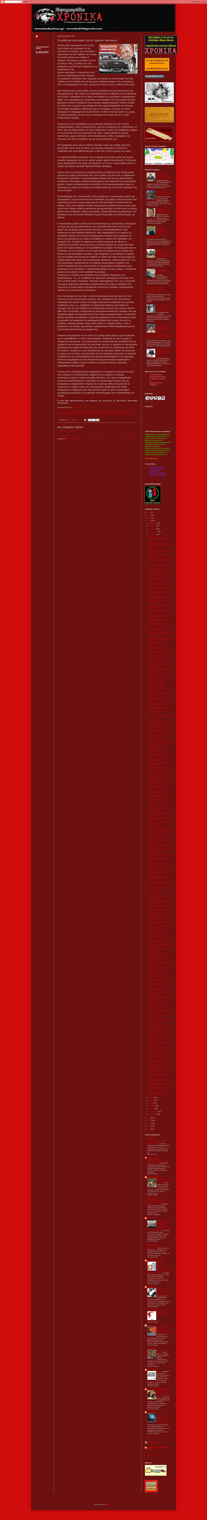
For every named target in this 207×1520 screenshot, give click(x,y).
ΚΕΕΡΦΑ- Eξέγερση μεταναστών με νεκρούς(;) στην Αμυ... (159, 906)
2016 (149, 512)
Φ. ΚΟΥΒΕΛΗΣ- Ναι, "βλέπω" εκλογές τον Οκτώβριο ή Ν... (158, 795)
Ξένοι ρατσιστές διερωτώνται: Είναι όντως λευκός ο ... (159, 922)
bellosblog (150, 1218)
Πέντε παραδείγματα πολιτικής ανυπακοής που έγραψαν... (158, 708)
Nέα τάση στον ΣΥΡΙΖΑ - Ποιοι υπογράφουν (158, 712)
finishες (159, 1371)
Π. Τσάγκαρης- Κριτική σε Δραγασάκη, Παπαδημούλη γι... (159, 868)
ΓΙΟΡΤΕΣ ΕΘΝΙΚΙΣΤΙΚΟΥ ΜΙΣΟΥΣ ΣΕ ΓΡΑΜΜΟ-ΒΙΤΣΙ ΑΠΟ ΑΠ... (159, 633)
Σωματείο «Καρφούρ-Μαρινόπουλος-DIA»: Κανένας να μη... (159, 693)
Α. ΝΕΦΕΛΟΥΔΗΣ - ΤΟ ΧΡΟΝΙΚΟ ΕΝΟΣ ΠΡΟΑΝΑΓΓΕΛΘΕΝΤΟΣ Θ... (159, 560)
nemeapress (151, 1287)
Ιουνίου (151, 1100)
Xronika (40, 36)
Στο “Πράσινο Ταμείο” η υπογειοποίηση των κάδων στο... (159, 1025)
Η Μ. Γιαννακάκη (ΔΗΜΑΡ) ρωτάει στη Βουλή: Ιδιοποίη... (159, 726)
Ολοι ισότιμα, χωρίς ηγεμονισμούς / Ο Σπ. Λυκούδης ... (159, 629)
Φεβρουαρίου (153, 1111)
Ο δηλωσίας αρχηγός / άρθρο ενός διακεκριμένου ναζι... (159, 592)
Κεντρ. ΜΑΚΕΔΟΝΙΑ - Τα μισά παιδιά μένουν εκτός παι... (157, 800)
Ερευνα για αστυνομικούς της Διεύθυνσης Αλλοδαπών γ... (158, 620)
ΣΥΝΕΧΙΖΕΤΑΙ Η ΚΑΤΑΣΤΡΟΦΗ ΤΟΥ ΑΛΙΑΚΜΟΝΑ (162, 271)
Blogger (109, 1504)
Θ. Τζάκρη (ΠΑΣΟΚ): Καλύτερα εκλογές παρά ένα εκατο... (158, 721)
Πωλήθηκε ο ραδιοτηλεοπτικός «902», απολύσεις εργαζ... (158, 1007)
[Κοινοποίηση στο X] (93, 420)
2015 (149, 515)
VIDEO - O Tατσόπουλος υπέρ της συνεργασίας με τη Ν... (159, 660)
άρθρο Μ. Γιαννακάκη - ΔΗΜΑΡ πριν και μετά (158, 1002)
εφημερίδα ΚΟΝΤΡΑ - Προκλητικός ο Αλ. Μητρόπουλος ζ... (159, 744)
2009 (149, 1126)
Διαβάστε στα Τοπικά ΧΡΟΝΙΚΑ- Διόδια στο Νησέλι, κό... (158, 859)
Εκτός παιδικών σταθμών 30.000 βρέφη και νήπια (159, 949)
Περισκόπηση (152, 1158)
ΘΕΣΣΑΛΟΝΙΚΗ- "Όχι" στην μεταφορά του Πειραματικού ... (159, 777)
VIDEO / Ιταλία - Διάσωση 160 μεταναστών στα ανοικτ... (157, 755)
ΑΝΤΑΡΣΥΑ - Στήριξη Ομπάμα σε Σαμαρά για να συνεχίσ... (158, 918)
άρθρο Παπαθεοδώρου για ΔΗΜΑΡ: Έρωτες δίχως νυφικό (159, 936)
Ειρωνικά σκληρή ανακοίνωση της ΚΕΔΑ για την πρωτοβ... (159, 1034)
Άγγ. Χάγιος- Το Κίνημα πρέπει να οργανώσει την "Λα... (159, 818)
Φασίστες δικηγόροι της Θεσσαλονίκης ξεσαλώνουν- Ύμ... (158, 538)
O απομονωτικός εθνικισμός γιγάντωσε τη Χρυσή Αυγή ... (158, 791)
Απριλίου (152, 1106)
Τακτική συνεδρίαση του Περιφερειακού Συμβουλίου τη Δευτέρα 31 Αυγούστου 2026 (158, 1161)
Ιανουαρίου (152, 1114)
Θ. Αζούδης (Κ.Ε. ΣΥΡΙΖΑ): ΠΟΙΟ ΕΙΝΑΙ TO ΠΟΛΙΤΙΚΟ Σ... (158, 1057)
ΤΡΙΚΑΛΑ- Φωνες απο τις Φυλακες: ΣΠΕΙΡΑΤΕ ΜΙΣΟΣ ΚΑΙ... (159, 968)
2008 (149, 1129)
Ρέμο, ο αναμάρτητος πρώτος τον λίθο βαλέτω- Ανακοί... (159, 897)
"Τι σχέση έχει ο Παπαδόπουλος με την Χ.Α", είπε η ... (159, 717)
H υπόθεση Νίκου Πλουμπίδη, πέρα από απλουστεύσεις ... (158, 670)
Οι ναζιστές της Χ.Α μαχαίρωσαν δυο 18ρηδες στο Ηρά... (158, 845)
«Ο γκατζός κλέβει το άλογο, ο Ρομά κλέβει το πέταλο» (163, 1180)
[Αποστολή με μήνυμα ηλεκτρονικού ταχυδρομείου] (89, 420)
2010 (149, 1123)
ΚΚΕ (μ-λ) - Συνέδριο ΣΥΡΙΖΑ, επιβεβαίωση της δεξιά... (157, 954)
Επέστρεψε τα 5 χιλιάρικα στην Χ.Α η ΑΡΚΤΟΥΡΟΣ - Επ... (159, 698)
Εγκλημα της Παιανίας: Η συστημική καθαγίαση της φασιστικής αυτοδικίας (163, 307)
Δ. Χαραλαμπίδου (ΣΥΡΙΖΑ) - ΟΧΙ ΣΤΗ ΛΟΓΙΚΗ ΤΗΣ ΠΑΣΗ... (159, 984)
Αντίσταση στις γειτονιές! (155, 1260)
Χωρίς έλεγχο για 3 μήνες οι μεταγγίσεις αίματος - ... (157, 642)
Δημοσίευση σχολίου (67, 431)
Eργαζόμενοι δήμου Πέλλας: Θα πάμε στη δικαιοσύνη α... (158, 959)
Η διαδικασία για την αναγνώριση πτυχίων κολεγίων (159, 597)
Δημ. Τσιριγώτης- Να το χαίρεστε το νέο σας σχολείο (159, 892)
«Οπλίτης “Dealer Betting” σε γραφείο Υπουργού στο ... (157, 730)
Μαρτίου (152, 1109)
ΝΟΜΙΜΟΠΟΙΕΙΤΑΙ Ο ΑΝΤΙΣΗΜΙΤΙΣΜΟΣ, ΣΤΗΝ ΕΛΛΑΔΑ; (157, 749)
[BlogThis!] (91, 420)
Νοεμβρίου (152, 526)
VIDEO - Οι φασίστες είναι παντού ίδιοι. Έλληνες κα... (159, 809)
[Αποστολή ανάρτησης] (85, 420)
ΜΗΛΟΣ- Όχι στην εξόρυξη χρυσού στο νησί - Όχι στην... (159, 927)
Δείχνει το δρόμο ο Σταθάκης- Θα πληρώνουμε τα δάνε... (159, 656)
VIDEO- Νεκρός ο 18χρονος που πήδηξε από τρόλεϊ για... (158, 841)
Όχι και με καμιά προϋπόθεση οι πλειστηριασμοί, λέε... (158, 759)
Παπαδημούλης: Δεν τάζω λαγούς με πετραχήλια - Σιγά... (159, 1047)
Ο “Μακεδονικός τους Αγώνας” (158, 971)
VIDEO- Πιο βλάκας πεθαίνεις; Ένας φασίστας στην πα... (158, 901)
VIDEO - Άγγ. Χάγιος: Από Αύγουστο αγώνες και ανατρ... (158, 827)
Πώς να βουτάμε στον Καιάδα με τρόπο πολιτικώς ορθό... (158, 782)
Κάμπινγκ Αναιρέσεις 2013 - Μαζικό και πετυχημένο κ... (159, 1016)
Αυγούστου (152, 534)
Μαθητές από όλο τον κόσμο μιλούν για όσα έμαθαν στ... (158, 624)
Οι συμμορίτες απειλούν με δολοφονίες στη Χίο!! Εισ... (157, 688)
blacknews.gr (151, 1198)
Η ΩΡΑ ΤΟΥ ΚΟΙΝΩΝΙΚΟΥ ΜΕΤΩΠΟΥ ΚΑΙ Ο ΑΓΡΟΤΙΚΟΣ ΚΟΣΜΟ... (159, 544)
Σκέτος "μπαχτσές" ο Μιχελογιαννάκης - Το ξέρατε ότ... (159, 583)
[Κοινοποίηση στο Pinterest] (98, 420)
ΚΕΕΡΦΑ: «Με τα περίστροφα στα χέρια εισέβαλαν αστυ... (159, 836)
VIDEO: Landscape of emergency (159, 910)
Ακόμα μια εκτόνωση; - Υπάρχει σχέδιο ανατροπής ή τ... (158, 786)
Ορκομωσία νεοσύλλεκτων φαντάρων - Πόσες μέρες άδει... (159, 1066)
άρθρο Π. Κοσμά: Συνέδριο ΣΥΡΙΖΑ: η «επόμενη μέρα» (158, 975)
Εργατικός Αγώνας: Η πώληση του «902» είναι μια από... (159, 735)
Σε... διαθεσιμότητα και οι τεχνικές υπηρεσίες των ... (159, 888)
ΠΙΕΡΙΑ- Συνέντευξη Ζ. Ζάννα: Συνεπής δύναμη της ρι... (157, 1088)
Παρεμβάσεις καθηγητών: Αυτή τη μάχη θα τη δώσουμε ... (159, 579)
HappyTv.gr (151, 1138)
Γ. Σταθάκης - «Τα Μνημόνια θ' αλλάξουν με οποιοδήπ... (158, 998)
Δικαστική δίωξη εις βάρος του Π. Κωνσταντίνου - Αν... (159, 665)
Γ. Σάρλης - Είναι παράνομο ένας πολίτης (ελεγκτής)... (158, 832)
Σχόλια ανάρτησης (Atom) (74, 439)
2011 (149, 1121)
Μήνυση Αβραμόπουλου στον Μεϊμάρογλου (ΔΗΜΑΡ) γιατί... (159, 615)
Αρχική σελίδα (96, 435)
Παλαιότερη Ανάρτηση (130, 435)
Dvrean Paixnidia (153, 1244)
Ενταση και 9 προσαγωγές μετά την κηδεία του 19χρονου (159, 773)
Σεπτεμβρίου (153, 531)
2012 (149, 1118)
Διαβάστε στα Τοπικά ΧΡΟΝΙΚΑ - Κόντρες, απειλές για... (158, 1011)
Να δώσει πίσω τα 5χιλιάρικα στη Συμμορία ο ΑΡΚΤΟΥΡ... (158, 850)
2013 (149, 521)
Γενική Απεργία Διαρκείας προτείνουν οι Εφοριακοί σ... (158, 638)
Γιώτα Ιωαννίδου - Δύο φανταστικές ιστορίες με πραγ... (159, 963)
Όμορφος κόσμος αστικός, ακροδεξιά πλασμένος (156, 683)
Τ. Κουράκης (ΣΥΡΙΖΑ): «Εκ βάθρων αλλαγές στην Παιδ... (158, 739)
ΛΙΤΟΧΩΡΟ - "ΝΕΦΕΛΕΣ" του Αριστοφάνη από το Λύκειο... (158, 913)
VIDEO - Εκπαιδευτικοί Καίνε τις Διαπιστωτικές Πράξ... (158, 980)
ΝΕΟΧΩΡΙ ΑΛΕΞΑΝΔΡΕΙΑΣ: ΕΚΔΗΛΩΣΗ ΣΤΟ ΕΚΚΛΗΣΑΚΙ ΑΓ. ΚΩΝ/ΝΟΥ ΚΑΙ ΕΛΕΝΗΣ (163, 253)
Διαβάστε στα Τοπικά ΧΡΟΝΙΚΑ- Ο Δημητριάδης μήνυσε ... (159, 945)
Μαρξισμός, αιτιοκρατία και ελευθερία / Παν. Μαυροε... (157, 550)
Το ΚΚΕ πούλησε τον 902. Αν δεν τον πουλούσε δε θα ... (158, 989)
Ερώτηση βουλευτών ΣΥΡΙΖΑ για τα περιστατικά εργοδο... (159, 1052)
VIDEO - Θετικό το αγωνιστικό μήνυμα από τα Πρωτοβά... (157, 554)
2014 (149, 518)
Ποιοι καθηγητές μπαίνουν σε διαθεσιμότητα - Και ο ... (157, 1084)
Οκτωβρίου (152, 529)
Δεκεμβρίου (152, 523)
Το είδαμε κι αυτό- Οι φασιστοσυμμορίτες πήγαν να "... (159, 647)
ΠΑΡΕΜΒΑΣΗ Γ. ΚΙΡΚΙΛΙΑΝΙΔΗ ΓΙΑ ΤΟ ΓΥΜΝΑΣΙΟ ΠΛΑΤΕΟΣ (163, 210)
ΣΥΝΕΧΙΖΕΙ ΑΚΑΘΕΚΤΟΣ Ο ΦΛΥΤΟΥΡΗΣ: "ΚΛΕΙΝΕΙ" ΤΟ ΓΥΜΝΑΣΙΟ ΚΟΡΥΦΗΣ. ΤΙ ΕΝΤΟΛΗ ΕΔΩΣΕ (157, 232)
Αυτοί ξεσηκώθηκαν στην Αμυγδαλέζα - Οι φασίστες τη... (159, 854)
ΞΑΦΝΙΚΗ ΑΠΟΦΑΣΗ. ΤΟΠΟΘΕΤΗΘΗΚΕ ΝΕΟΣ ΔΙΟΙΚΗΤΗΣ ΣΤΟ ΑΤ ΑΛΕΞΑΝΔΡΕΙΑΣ (163, 353)
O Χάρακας (151, 1412)
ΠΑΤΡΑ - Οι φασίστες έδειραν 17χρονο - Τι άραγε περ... (157, 931)
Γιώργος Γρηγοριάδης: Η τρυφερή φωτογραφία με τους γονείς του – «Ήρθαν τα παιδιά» (157, 1141)
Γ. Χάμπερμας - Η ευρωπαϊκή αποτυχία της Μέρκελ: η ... (157, 863)
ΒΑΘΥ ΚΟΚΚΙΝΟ (153, 1177)
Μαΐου (151, 1103)
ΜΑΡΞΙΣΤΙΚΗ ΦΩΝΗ (154, 1442)
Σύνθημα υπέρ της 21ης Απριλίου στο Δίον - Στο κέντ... (159, 1020)
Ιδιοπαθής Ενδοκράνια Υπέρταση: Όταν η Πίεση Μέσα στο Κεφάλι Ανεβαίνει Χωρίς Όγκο (157, 1202)
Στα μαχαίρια (151, 1370)
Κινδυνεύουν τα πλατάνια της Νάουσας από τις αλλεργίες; (163, 193)
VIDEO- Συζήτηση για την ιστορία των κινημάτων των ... (159, 611)
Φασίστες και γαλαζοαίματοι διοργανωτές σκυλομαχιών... (158, 768)
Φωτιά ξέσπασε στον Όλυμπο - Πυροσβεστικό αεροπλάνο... (158, 703)
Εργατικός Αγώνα (79, 407)
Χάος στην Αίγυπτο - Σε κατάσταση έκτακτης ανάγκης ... (159, 813)
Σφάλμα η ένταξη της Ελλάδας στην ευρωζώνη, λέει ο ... (159, 606)
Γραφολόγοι (151, 1348)
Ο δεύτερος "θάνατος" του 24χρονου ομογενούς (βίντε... (158, 1093)
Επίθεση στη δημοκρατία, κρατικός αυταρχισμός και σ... (159, 823)
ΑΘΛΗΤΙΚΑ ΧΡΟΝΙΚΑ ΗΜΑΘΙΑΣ (158, 1389)
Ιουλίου (151, 1097)
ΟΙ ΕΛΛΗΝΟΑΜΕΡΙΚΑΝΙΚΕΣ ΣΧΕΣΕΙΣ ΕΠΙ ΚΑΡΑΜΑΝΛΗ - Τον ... (158, 878)
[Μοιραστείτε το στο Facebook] (96, 420)
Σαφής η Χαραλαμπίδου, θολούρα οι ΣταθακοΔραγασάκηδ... (159, 570)
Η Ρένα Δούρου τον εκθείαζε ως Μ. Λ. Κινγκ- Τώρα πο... (159, 565)
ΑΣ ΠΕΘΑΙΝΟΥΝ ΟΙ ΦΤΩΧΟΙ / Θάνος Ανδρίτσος (158, 764)
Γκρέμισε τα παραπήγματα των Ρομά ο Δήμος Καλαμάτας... (158, 1075)
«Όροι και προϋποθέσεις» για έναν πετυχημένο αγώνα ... (159, 651)
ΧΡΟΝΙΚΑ (150, 1325)
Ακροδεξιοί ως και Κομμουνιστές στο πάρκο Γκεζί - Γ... (158, 1043)
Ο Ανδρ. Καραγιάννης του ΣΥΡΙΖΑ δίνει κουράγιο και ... (159, 1061)
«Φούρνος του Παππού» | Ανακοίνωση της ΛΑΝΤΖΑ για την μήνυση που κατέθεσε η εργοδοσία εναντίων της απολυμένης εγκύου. (158, 1268)
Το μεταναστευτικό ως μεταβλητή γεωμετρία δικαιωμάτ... (158, 883)
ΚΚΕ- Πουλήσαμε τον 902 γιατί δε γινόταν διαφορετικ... (159, 993)
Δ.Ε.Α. (149, 1455)
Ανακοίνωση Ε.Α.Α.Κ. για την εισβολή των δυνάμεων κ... (157, 674)
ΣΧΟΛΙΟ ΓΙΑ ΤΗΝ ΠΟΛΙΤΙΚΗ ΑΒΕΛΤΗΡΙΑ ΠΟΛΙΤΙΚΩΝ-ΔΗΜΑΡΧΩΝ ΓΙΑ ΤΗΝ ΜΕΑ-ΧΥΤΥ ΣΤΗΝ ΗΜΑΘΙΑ (157, 290)
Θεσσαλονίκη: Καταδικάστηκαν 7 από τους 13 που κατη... (158, 588)
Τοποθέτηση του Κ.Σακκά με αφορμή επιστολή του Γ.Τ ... (158, 940)
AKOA (149, 1437)
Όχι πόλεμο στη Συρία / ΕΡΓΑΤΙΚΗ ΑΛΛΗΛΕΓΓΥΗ (159, 574)
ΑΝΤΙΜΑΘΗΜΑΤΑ (153, 1310)
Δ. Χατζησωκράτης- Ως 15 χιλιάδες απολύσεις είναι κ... (159, 1029)
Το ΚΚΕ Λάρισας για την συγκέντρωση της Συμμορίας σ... (159, 1079)
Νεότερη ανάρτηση (64, 435)
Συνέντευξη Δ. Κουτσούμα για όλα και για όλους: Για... (159, 1038)
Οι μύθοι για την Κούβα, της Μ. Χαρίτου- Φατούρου (158, 872)
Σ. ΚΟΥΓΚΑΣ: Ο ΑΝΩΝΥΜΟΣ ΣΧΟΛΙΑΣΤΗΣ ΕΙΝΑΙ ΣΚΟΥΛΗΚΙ (162, 176)
